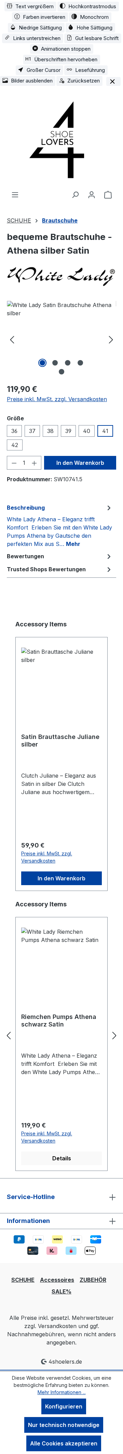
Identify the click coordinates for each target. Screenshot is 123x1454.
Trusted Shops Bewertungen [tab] (46, 569)
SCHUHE (23, 1279)
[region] (61, 339)
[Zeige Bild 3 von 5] (67, 363)
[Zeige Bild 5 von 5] (61, 371)
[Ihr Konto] (91, 194)
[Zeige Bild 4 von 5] (80, 363)
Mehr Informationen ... (62, 1392)
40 (86, 431)
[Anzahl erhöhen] (34, 463)
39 (68, 431)
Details (61, 1158)
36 (14, 431)
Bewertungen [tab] (25, 556)
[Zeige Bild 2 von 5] (55, 363)
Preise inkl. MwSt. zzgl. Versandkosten (57, 399)
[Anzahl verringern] (14, 463)
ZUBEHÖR (93, 1279)
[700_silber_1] (61, 339)
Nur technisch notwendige (63, 1424)
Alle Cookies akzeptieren (63, 1443)
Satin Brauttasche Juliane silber (60, 740)
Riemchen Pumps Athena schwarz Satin (58, 1020)
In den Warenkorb (80, 462)
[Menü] (15, 194)
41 (105, 431)
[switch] (30, 6)
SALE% (61, 1291)
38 (50, 431)
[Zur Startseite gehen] (61, 139)
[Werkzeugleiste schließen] (113, 81)
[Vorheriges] (12, 339)
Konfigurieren (63, 1406)
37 (32, 431)
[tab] (60, 525)
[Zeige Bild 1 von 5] (42, 363)
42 (14, 445)
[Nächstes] (111, 339)
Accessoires (57, 1279)
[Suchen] (75, 194)
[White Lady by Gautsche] (61, 275)
